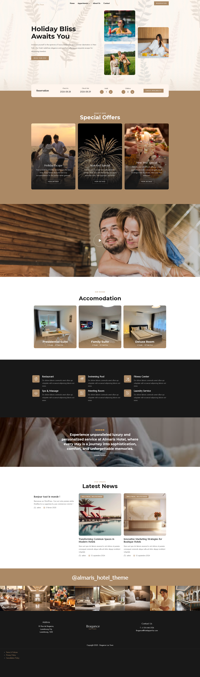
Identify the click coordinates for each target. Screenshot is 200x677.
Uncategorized (96, 497)
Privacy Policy (11, 655)
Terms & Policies (12, 652)
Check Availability (153, 91)
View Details (53, 181)
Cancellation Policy (12, 658)
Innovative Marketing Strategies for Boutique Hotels (143, 540)
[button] (96, 459)
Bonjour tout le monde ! (47, 496)
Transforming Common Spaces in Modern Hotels (96, 540)
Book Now (55, 336)
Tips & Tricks (85, 497)
